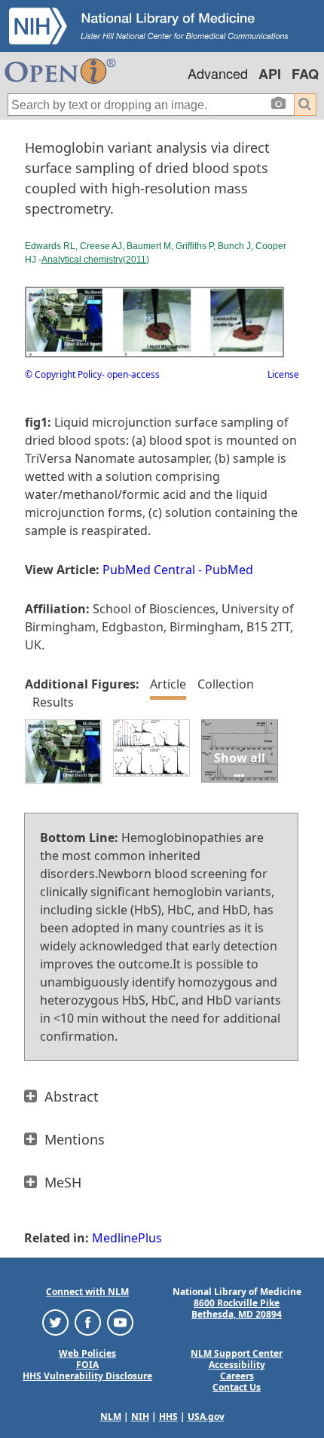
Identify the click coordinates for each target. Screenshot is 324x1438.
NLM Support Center (237, 1353)
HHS (168, 1416)
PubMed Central (148, 569)
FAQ (305, 74)
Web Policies (87, 1353)
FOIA (87, 1364)
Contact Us (236, 1387)
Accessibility (237, 1364)
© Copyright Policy (63, 374)
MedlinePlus (127, 1238)
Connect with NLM (87, 1291)
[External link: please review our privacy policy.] (55, 1321)
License (283, 374)
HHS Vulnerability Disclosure (87, 1376)
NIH (140, 1416)
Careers (237, 1376)
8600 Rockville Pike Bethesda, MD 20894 (236, 1309)
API (269, 74)
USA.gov (206, 1416)
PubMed (229, 569)
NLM (110, 1416)
